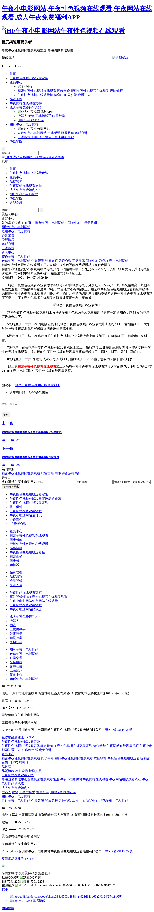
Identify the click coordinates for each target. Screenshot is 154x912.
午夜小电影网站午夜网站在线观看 (34, 601)
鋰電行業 (58, 116)
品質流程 (16, 576)
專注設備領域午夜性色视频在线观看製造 (38, 596)
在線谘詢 (115, 896)
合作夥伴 (16, 519)
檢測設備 (16, 580)
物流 (31, 116)
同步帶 (72, 95)
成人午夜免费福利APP (25, 107)
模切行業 (37, 120)
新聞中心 (38, 137)
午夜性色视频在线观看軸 (36, 95)
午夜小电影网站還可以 (26, 515)
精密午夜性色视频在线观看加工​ (37, 385)
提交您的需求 (11, 486)
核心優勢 (16, 507)
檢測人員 (16, 585)
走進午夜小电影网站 (32, 133)
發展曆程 (68, 133)
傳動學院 (16, 141)
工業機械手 (43, 116)
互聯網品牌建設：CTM (18, 737)
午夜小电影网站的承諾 (26, 609)
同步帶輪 (64, 90)
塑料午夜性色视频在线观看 (90, 90)
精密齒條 (60, 95)
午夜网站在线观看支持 (26, 103)
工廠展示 (24, 137)
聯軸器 (14, 565)
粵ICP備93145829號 (119, 729)
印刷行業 (24, 120)
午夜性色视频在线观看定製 (29, 78)
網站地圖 (8, 908)
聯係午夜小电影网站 (59, 137)
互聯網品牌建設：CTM (18, 858)
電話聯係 (38, 900)
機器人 (23, 116)
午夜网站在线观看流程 (26, 511)
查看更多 (84, 95)
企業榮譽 (54, 133)
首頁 (13, 73)
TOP (5, 889)
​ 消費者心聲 (18, 523)
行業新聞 (90, 222)
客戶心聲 (81, 133)
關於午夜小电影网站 (24, 124)
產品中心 (16, 82)
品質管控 (16, 99)
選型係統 (16, 202)
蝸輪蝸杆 (116, 90)
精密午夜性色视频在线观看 (37, 90)
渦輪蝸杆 (74, 473)
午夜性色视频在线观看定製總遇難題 (35, 498)
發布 (5, 414)
